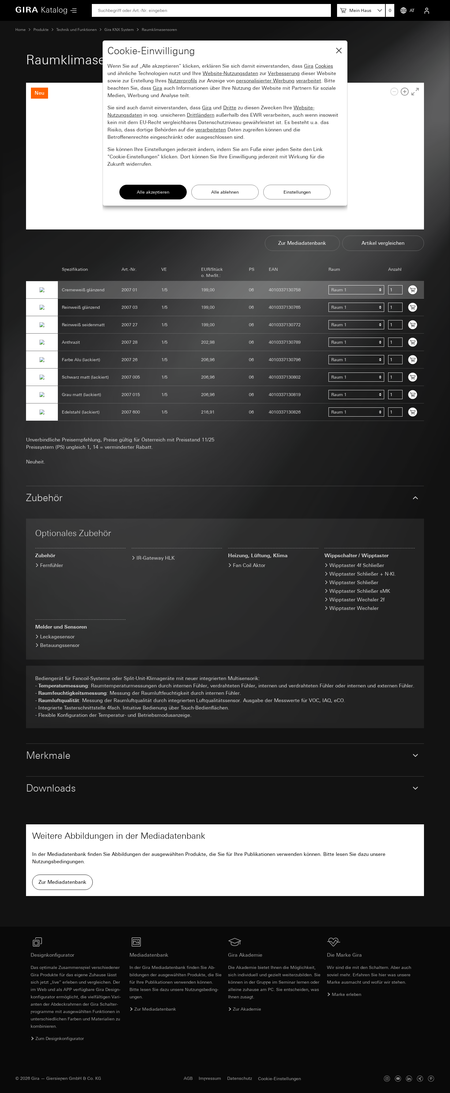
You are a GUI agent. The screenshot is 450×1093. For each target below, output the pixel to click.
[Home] (41, 10)
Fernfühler (51, 565)
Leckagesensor (57, 637)
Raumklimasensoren (159, 30)
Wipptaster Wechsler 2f (356, 600)
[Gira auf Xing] (420, 1078)
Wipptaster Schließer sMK (359, 591)
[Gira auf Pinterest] (431, 1078)
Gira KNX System (119, 30)
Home (20, 30)
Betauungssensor (60, 645)
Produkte (41, 30)
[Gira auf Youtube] (398, 1078)
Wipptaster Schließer (353, 582)
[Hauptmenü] (72, 10)
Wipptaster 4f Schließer (356, 565)
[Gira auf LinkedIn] (409, 1078)
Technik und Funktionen (76, 30)
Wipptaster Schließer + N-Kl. (362, 574)
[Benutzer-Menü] (427, 10)
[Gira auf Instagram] (387, 1078)
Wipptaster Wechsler (354, 608)
